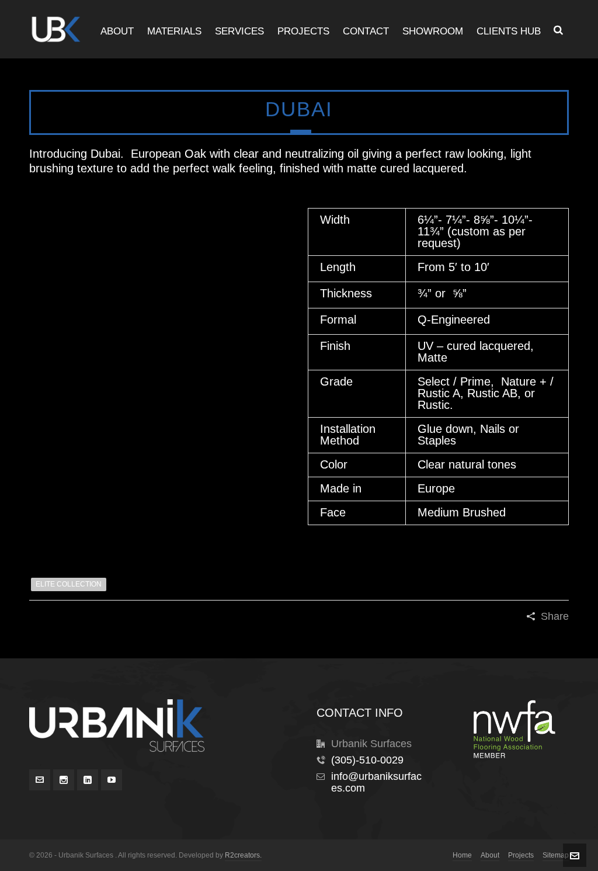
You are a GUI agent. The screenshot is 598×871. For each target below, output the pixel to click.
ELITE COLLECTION (69, 584)
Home (462, 855)
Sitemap (556, 855)
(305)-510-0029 (367, 760)
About (490, 855)
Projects (521, 855)
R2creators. (243, 855)
